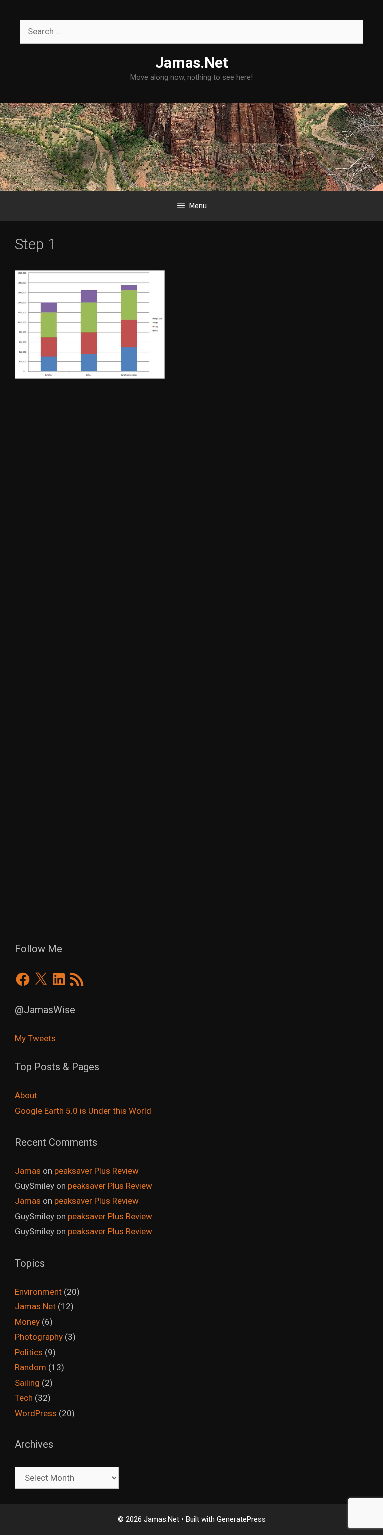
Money (27, 1322)
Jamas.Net (191, 62)
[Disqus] (191, 534)
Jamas (28, 1171)
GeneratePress (241, 1519)
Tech (24, 1398)
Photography (39, 1337)
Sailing (27, 1383)
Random (30, 1367)
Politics (29, 1352)
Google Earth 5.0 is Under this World (83, 1111)
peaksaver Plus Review (96, 1171)
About (26, 1095)
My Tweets (35, 1038)
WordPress (36, 1413)
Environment (38, 1292)
